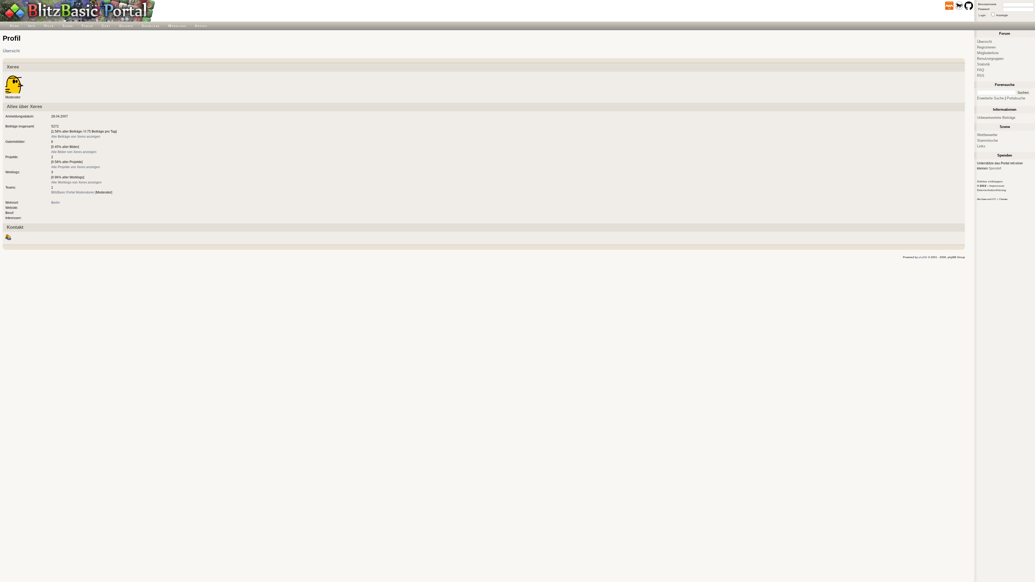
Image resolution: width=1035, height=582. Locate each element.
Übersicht (11, 51)
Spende (994, 168)
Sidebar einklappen (990, 181)
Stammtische (987, 140)
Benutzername (987, 4)
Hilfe (49, 25)
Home (14, 25)
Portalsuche (1016, 98)
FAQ (980, 70)
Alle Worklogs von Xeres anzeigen (76, 182)
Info (32, 25)
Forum (87, 25)
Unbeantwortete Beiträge (996, 118)
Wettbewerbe (987, 135)
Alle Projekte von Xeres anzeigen (75, 167)
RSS (980, 76)
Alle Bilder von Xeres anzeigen (73, 152)
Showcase (151, 25)
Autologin (1002, 15)
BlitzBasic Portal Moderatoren (73, 192)
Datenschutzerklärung (991, 190)
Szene (68, 25)
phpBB (923, 257)
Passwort (983, 9)
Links (981, 146)
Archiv (201, 25)
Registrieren (986, 47)
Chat (106, 25)
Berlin (55, 202)
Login (982, 15)
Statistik (983, 64)
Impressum (996, 185)
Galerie (126, 25)
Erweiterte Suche (990, 98)
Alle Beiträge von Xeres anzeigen (75, 136)
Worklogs (177, 25)
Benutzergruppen (990, 59)
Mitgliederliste (988, 53)
